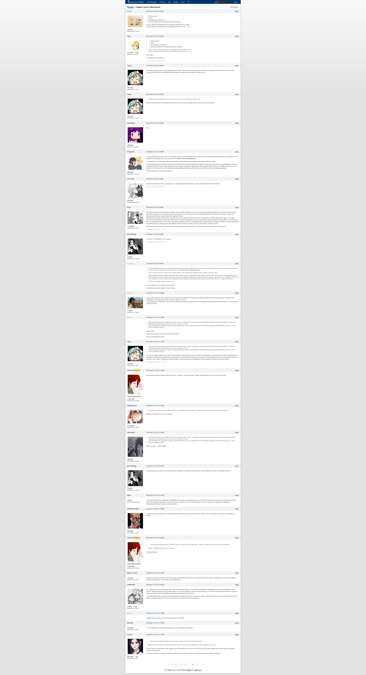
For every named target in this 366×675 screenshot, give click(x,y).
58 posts (129, 29)
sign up (197, 669)
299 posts (130, 656)
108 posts (130, 145)
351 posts (130, 628)
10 (192, 665)
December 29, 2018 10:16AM (155, 370)
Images (176, 2)
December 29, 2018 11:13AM (155, 634)
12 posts (129, 257)
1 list (136, 656)
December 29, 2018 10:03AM (155, 317)
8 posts (129, 606)
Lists (169, 2)
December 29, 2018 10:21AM (155, 466)
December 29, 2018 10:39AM (155, 584)
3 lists (137, 52)
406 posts (130, 172)
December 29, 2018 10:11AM (155, 341)
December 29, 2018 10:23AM (155, 509)
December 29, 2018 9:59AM (154, 234)
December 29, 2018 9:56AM (154, 207)
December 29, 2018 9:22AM (154, 36)
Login (235, 2)
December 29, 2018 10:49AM (155, 613)
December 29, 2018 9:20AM (154, 11)
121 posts (130, 578)
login (189, 669)
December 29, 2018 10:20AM (155, 432)
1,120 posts (130, 226)
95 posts (129, 310)
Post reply (235, 7)
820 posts (130, 200)
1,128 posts (130, 399)
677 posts (130, 52)
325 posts (130, 459)
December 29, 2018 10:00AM (155, 293)
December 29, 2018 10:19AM (155, 405)
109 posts (130, 87)
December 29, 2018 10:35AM (155, 573)
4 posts (129, 500)
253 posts (130, 531)
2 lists (135, 606)
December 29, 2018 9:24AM (154, 94)
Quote (237, 11)
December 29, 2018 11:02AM (155, 623)
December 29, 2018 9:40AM (154, 152)
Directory (162, 2)
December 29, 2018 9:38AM (154, 123)
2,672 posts (130, 426)
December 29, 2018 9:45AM (154, 179)
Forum (183, 2)
